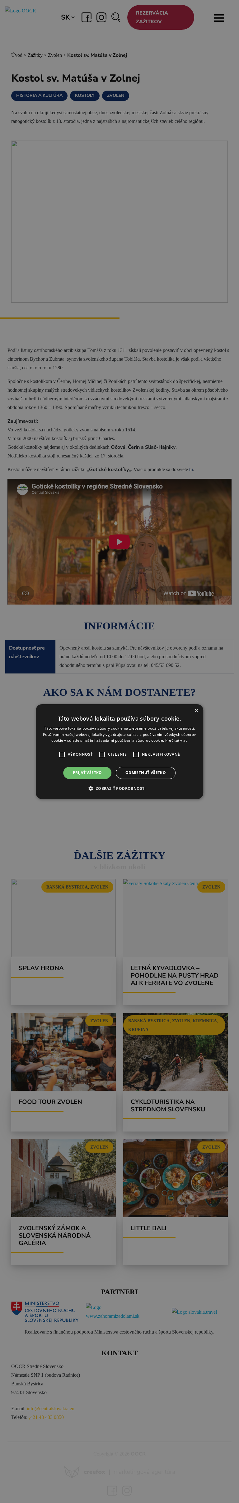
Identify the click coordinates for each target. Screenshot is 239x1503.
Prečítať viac (176, 740)
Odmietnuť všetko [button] (145, 772)
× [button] (196, 710)
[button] (62, 754)
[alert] (119, 751)
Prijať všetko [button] (87, 772)
